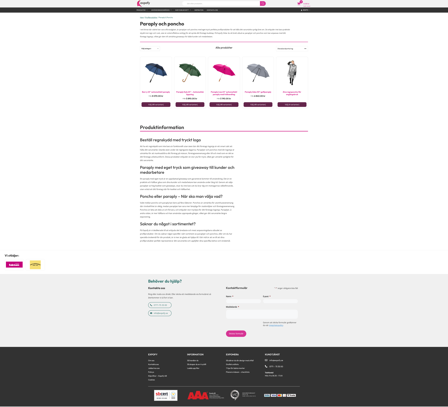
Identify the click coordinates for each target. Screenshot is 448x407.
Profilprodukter (151, 17)
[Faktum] (14, 264)
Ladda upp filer (193, 368)
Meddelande (232, 307)
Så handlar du (192, 360)
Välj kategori (146, 48)
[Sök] (263, 3)
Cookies (151, 380)
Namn (229, 296)
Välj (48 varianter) (156, 104)
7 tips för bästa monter (235, 368)
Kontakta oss (212, 10)
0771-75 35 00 (160, 305)
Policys (151, 372)
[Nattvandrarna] (35, 264)
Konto (305, 10)
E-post (267, 296)
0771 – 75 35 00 (276, 366)
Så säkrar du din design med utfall (240, 360)
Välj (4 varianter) (292, 104)
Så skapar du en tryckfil (196, 364)
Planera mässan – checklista (237, 372)
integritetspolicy (276, 325)
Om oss (151, 360)
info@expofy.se (160, 313)
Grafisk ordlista (232, 364)
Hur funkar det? (182, 10)
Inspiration (198, 10)
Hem (142, 17)
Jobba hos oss (154, 368)
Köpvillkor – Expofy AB (157, 376)
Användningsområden (160, 10)
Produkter (140, 10)
